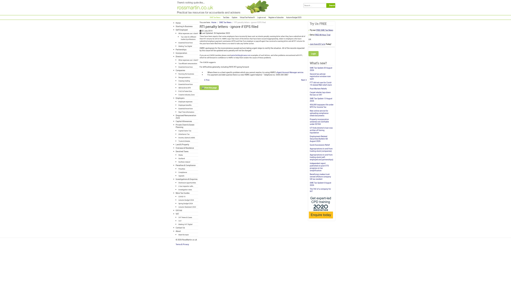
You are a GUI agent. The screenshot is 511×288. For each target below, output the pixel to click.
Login (313, 53)
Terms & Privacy (182, 244)
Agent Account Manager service (290, 72)
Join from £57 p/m (317, 44)
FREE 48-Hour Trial (322, 34)
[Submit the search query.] (331, 5)
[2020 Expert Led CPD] (320, 219)
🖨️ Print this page (209, 87)
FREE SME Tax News (324, 30)
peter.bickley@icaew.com (241, 55)
